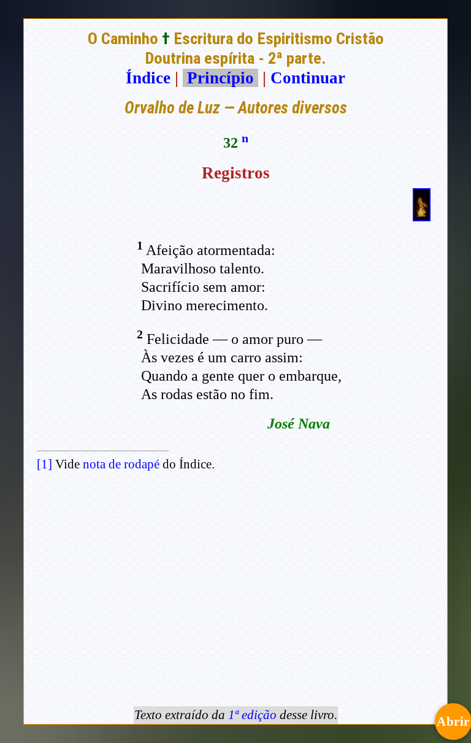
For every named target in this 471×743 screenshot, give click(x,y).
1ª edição (252, 714)
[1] (44, 464)
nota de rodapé (121, 464)
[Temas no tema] (422, 216)
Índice (148, 78)
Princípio (220, 78)
